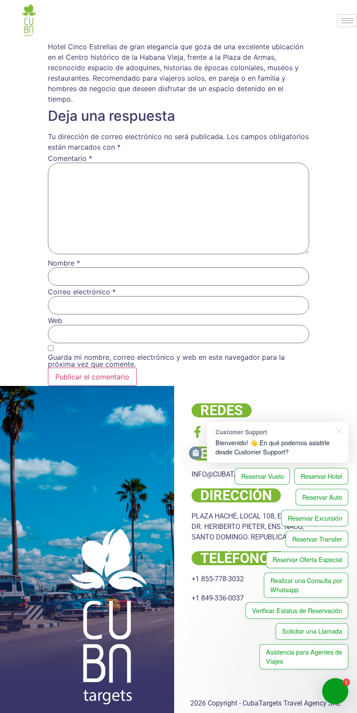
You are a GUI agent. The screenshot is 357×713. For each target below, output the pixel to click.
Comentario (70, 158)
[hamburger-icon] (347, 20)
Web (55, 320)
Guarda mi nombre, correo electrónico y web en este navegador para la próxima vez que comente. (166, 361)
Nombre (64, 262)
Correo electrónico (82, 291)
